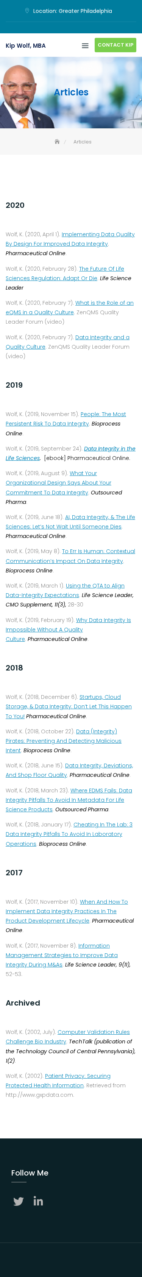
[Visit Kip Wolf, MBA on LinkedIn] (39, 1203)
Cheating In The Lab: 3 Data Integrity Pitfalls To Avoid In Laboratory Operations (69, 834)
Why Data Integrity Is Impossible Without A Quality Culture (68, 629)
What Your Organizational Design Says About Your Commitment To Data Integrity (58, 482)
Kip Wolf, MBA (26, 46)
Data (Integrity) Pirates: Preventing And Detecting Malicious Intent (64, 741)
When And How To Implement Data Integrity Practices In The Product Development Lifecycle (67, 911)
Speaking (71, 28)
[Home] (58, 141)
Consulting (82, 28)
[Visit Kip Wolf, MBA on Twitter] (19, 1203)
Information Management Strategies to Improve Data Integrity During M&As (62, 955)
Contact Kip (115, 44)
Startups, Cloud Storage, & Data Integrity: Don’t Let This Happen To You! (69, 706)
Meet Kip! (59, 28)
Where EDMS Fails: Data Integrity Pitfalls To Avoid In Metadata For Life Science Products (69, 800)
